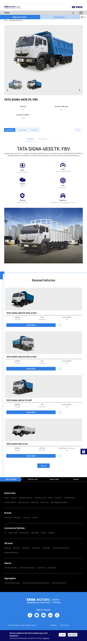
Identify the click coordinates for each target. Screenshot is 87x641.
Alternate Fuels (59, 17)
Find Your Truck (32, 479)
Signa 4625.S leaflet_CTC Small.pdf (60, 325)
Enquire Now (10, 130)
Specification (42, 139)
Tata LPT (35, 517)
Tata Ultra (26, 517)
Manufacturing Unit (25, 498)
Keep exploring (11, 479)
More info (46, 638)
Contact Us (58, 498)
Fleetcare (7, 548)
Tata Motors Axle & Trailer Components (35, 583)
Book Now (34, 130)
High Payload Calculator (59, 502)
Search (73, 13)
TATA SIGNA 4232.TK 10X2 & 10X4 (21, 356)
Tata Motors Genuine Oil (61, 548)
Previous (8, 90)
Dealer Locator (54, 479)
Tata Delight (46, 548)
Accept (62, 635)
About (6, 498)
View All (43, 466)
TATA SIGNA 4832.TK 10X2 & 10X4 (21, 313)
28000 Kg (17, 404)
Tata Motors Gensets (59, 583)
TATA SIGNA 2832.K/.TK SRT (19, 400)
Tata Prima (8, 517)
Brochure (76, 129)
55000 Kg (17, 448)
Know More (31, 325)
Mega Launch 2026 (19, 17)
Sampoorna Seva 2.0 (11, 552)
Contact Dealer (22, 130)
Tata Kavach (35, 548)
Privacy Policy (64, 625)
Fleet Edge (35, 533)
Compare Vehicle (10, 502)
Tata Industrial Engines (12, 583)
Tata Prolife (41, 568)
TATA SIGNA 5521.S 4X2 (17, 444)
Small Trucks (12, 533)
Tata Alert (16, 548)
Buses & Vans (24, 533)
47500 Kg (17, 317)
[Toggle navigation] (81, 13)
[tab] (30, 139)
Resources (34, 502)
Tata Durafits (51, 568)
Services (76, 479)
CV (5, 533)
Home (5, 20)
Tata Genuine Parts (10, 568)
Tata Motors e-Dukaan (27, 568)
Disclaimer (53, 625)
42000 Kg (17, 361)
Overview (30, 139)
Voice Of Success (40, 498)
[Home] (12, 7)
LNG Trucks (44, 502)
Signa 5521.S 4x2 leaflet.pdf (60, 456)
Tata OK (43, 533)
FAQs (50, 498)
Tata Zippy (25, 548)
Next (78, 90)
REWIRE (51, 533)
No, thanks (72, 635)
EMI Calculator (69, 498)
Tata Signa (17, 517)
